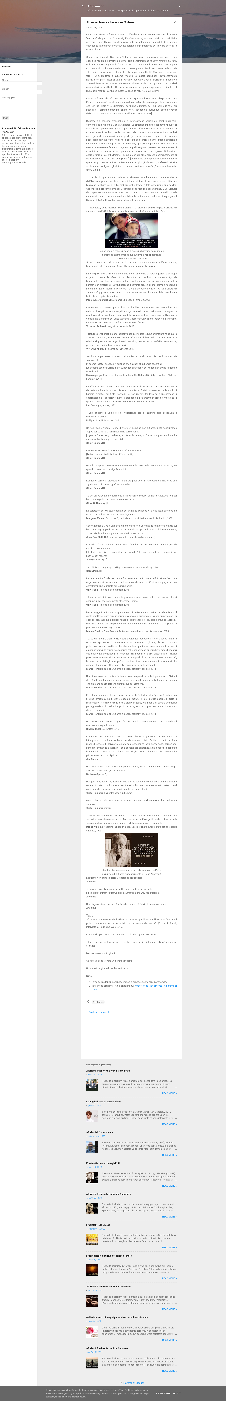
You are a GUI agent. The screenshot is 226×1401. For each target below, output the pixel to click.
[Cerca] (180, 7)
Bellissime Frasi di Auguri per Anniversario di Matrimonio (117, 1317)
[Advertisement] (131, 1034)
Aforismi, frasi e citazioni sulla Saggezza (108, 1194)
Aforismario (95, 6)
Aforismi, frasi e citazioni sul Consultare (108, 1070)
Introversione (141, 985)
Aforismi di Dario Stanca (99, 1132)
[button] (175, 23)
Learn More (163, 1393)
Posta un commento (99, 1012)
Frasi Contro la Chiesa (98, 1225)
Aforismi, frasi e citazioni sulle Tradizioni (108, 1286)
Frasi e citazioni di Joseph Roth (103, 1163)
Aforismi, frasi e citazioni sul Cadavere (107, 1348)
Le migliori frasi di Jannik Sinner (104, 1101)
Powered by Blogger (133, 1383)
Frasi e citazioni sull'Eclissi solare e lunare (109, 1255)
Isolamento (156, 985)
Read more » (169, 1093)
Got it (177, 1393)
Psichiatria (98, 1002)
